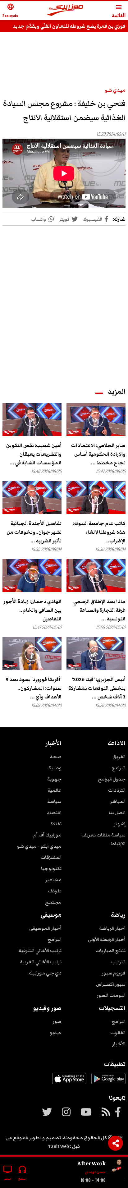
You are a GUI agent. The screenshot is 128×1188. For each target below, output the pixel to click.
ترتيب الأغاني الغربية (41, 961)
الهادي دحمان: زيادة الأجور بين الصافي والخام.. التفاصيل (32, 610)
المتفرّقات (51, 857)
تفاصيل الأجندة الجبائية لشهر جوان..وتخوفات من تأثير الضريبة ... (34, 532)
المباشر (118, 801)
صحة (56, 756)
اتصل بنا (117, 812)
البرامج (119, 767)
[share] (115, 1143)
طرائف (55, 891)
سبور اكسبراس (111, 984)
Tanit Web (58, 1146)
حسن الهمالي (95, 1172)
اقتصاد (54, 812)
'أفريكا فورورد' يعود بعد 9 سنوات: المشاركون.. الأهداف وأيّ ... (34, 688)
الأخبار (119, 1044)
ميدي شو (115, 90)
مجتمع (53, 902)
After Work (91, 1163)
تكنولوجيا (51, 868)
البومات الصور (111, 995)
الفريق (119, 756)
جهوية (54, 779)
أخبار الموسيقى (45, 928)
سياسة (54, 801)
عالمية (55, 790)
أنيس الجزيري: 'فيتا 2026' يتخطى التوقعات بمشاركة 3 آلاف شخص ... (97, 688)
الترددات (117, 790)
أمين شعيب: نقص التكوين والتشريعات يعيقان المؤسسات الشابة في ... (34, 454)
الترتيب (118, 961)
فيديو (56, 1032)
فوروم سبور (114, 973)
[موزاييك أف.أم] (65, 11)
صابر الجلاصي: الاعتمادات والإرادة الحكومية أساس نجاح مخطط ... (98, 454)
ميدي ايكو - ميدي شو (39, 846)
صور (57, 1021)
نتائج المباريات (111, 950)
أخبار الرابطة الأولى (107, 939)
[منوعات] (118, 1170)
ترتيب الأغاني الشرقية (40, 950)
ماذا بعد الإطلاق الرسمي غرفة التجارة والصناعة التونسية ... (99, 610)
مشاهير (53, 879)
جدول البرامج (112, 779)
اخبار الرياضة (112, 928)
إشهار (120, 823)
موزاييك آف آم (47, 835)
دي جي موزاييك (45, 973)
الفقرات (118, 1032)
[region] (64, 56)
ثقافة (56, 823)
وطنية (55, 767)
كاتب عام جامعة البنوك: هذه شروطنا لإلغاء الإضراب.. (99, 532)
